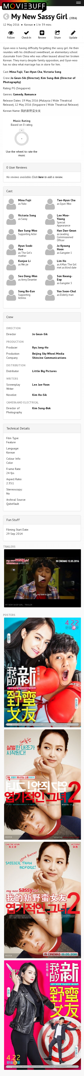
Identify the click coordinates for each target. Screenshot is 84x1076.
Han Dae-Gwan (66, 230)
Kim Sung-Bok (41, 408)
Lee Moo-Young (63, 217)
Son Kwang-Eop (64, 277)
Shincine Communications (49, 358)
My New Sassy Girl (39, 16)
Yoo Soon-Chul (66, 291)
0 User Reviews (16, 167)
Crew (9, 317)
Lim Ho (61, 261)
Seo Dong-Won (27, 276)
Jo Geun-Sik (40, 334)
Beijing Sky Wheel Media (48, 353)
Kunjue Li (24, 261)
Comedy (18, 94)
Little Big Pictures (44, 371)
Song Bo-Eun (26, 291)
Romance (30, 94)
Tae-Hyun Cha (33, 72)
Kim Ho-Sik (39, 395)
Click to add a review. (47, 177)
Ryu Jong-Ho (40, 347)
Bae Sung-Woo (27, 230)
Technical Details (18, 428)
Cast (9, 191)
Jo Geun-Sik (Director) (25, 78)
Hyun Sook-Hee (25, 247)
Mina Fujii (15, 72)
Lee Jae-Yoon (41, 384)
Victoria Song (52, 72)
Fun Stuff (13, 520)
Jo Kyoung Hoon (63, 247)
